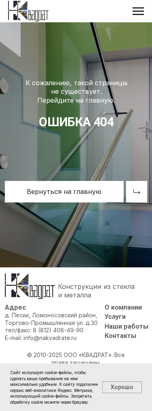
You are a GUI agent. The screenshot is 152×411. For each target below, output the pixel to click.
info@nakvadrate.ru (50, 337)
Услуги (115, 317)
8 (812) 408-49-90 (58, 330)
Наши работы (126, 326)
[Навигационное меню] (138, 11)
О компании (123, 307)
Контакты (120, 336)
